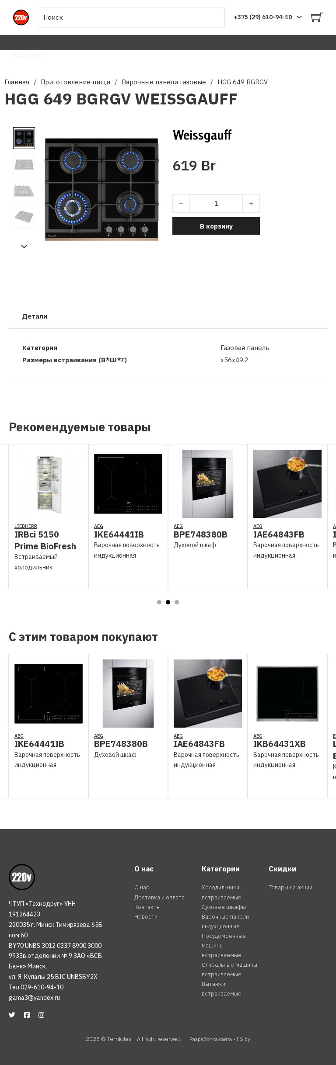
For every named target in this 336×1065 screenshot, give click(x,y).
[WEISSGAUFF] (202, 135)
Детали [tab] (34, 316)
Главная (16, 82)
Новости (146, 916)
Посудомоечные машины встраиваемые (224, 945)
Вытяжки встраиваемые (222, 988)
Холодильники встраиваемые (222, 892)
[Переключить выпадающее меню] (299, 17)
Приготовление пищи (75, 82)
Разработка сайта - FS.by (219, 1039)
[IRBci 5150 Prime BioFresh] (48, 512)
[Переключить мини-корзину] (317, 17)
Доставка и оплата (159, 897)
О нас (141, 887)
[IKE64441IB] (128, 512)
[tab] (159, 602)
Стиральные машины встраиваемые (229, 969)
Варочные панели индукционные (225, 921)
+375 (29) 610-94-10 (263, 17)
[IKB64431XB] (287, 722)
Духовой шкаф (195, 545)
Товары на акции (290, 887)
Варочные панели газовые (164, 82)
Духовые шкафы (224, 907)
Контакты (28, 55)
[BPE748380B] (208, 512)
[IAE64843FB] (287, 512)
